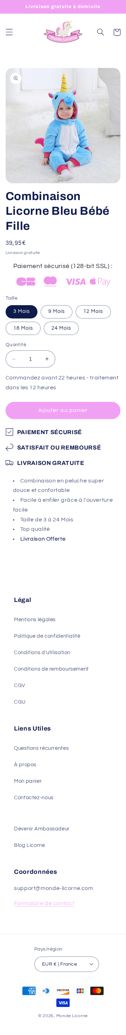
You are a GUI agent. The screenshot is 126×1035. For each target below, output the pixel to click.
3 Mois (21, 311)
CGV (19, 685)
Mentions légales (35, 619)
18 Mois (23, 328)
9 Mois (56, 311)
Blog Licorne (29, 845)
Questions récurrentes (41, 748)
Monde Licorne (72, 1016)
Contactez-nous (34, 797)
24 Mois (61, 328)
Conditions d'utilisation (42, 652)
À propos (25, 764)
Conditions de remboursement (51, 669)
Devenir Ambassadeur (42, 828)
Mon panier (28, 781)
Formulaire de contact (44, 903)
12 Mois (93, 311)
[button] (9, 32)
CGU (20, 702)
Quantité (16, 344)
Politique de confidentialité (47, 636)
